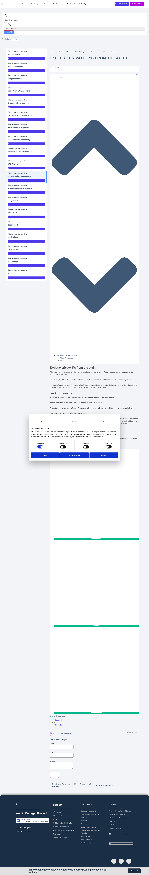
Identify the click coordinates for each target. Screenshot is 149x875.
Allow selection (74, 455)
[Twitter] (113, 861)
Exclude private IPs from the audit (66, 355)
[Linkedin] (128, 861)
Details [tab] (74, 422)
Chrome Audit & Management (77, 52)
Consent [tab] (44, 422)
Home (52, 52)
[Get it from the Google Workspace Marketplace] (32, 823)
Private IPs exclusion (66, 358)
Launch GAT (67, 4)
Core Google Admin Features (40, 4)
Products (25, 4)
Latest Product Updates (82, 4)
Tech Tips (60, 52)
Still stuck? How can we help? (63, 733)
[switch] (63, 447)
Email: (52, 752)
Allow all (103, 455)
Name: (52, 744)
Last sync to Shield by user (105, 785)
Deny (45, 455)
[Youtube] (121, 861)
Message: (53, 761)
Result (62, 360)
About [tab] (105, 422)
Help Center (56, 4)
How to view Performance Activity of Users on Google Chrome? (72, 785)
